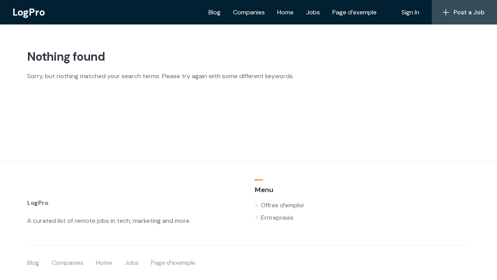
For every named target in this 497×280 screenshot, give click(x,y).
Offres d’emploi (282, 205)
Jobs (313, 12)
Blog (215, 12)
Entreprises (277, 218)
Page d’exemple (354, 12)
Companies (249, 12)
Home (285, 12)
